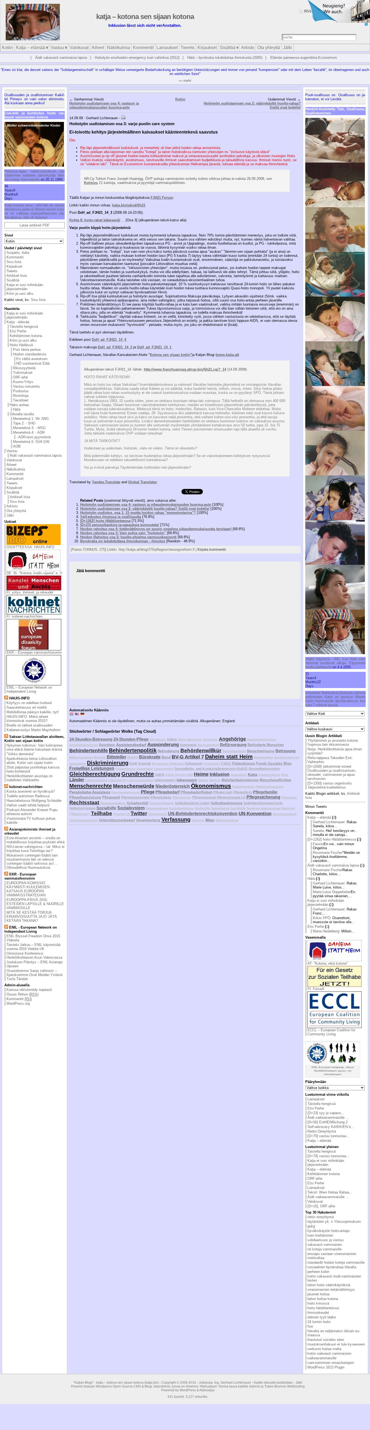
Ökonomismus (211, 786)
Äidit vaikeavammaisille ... (328, 1118)
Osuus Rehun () (22, 994)
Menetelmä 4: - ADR (29, 432)
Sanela (318, 831)
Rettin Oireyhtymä (321, 1131)
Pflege (147, 792)
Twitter (139, 813)
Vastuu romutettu (26, 386)
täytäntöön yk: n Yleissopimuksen (334, 1222)
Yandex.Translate (106, 482)
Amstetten (210, 739)
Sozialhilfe (106, 808)
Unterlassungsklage (83, 820)
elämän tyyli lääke (321, 1317)
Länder (76, 779)
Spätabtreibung (157, 808)
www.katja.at (227, 355)
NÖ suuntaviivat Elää (33, 363)
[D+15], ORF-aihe (321, 1206)
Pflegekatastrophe (135, 797)
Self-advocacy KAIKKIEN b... (330, 1127)
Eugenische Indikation (168, 763)
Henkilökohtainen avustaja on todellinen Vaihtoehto (30, 778)
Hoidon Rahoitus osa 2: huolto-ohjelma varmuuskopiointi (128, 537)
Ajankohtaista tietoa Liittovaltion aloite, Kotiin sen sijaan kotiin (32, 761)
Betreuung (285, 750)
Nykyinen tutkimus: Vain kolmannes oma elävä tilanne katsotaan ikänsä (35, 747)
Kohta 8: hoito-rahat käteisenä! (94, 220)
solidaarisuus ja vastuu (325, 1240)
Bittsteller (116, 757)
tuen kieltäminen (320, 1235)
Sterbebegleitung (181, 808)
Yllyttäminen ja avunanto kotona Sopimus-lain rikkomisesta (332, 742)
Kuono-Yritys (23, 382)
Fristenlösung (125, 768)
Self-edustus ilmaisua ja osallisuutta (110, 517)
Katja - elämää (18, 322)
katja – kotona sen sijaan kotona (145, 16)
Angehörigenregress (261, 739)
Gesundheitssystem (264, 768)
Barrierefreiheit (208, 745)
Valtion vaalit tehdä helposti (28, 805)
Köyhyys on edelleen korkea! (29, 703)
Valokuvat (14, 460)
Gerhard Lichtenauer (329, 822)
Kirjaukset (14, 266)
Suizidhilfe (238, 808)
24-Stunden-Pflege (130, 739)
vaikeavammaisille (321, 1358)
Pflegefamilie (265, 792)
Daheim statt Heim (229, 757)
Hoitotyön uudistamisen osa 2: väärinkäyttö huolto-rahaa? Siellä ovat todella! (144, 509)
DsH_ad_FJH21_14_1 (154, 347)
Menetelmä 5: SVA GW (31, 442)
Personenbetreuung (125, 792)
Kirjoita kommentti (211, 549)
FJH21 (226, 763)
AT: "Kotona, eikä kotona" (327, 963)
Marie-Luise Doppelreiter (332, 892)
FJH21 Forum (162, 198)
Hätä (16, 409)
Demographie (263, 757)
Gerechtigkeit (163, 768)
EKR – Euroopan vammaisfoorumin (34, 652)
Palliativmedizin (243, 786)
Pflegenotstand (204, 797)
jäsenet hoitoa (318, 1294)
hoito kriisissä (318, 1303)
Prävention (289, 797)
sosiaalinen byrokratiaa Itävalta (331, 1267)
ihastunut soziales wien (325, 1340)
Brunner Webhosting (289, 1386)
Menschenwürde (133, 786)
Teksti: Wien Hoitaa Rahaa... (329, 1192)
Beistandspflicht (234, 751)
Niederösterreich (172, 786)
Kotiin (180, 99)
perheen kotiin (318, 1272)
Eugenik (144, 763)
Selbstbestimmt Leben (192, 803)
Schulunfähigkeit (162, 803)
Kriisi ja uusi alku (20, 293)
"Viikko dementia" (20, 754)
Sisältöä (13, 280)
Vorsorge (198, 820)
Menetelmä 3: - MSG (29, 428)
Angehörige (232, 739)
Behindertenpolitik (133, 750)
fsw (310, 1326)
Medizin (214, 780)
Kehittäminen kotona (26, 336)
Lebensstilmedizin (140, 780)
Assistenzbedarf (131, 744)
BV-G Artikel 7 (188, 757)
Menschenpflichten (275, 780)
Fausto (318, 844)
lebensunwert (165, 780)
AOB (17, 446)
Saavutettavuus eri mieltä (27, 707)
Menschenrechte (90, 786)
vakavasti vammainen (324, 1245)
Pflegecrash (222, 792)
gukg (311, 1226)
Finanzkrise (211, 763)
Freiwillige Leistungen (91, 768)
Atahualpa (207, 1390)
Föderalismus (243, 763)
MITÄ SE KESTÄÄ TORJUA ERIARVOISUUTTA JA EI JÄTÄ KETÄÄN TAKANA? (32, 916)
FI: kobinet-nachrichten (25, 616)
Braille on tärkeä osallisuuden (30, 725)
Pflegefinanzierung (85, 797)
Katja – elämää (319, 817)
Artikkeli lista (17, 276)
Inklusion (219, 774)
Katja (252, 774)
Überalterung (157, 814)
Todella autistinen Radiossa (28, 796)
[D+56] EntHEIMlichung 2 (327, 1122)
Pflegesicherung (263, 797)
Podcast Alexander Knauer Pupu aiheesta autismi (32, 812)
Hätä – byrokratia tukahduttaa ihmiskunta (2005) (224, 58)
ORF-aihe (20, 377)
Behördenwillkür (200, 750)
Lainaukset (15, 478)
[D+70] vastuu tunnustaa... (328, 1136)
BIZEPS (132, 757)
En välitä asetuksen (31, 359)
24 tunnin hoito (318, 1322)
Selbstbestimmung (226, 803)
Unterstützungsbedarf (117, 820)
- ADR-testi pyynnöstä (33, 437)
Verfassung (175, 819)
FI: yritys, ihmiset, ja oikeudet (30, 592)
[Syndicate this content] (6, 698)
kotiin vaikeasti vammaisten (329, 1353)
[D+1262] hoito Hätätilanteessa (105, 521)
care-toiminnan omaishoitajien (330, 1363)
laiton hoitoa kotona (322, 1299)
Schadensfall (137, 803)
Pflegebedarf (167, 792)
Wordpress (104, 1386)
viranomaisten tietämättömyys (331, 1290)
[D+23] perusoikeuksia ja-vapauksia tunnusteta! (119, 525)
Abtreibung (158, 739)
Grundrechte (137, 774)
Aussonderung (163, 744)
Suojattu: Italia (18, 253)
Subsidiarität (220, 808)
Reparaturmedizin (113, 803)
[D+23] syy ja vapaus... (325, 1113)
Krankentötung (269, 774)
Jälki (10, 515)
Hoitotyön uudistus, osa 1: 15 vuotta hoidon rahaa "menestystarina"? (138, 513)
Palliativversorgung (269, 786)
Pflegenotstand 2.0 (231, 797)
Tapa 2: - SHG (24, 423)
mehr (187, 81)
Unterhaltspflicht (284, 814)
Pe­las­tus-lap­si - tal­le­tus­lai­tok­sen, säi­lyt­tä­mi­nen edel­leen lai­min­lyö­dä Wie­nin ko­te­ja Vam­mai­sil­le (34, 175)
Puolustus (21, 391)
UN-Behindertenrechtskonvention (203, 813)
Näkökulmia (16, 469)
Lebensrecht (117, 780)
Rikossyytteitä (24, 368)
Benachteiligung (260, 751)
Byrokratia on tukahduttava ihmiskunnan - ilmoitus (122, 541)
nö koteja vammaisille (324, 1249)
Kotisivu (91, 183)
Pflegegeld (111, 797)
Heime (201, 774)
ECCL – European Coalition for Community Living (331, 1032)
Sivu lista (14, 262)
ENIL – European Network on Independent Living (29, 689)
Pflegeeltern (242, 792)
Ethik (133, 763)
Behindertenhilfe (88, 750)
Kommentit (15, 257)
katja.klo (151, 1382)
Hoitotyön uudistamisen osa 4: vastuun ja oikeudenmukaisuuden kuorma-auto (104, 105)
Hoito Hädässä (21, 345)
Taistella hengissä (24, 327)
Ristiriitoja (20, 396)
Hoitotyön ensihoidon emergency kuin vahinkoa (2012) (137, 58)
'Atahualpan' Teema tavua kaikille (223, 1386)
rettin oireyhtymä (320, 1217)
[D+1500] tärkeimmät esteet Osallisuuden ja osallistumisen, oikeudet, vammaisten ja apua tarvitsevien (331, 772)
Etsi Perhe (18, 331)
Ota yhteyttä (16, 511)
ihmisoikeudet (318, 1313)
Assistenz (107, 745)
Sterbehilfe (202, 808)
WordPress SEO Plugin (325, 1367)
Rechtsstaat (84, 802)
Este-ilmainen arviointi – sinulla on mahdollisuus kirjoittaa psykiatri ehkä (35, 840)
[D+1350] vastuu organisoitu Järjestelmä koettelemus (329, 785)
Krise (284, 774)
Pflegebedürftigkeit (196, 792)
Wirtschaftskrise (227, 820)
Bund (166, 757)
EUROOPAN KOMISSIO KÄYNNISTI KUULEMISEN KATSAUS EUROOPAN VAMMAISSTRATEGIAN (28, 889)
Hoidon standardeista (29, 354)
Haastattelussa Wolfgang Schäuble (34, 801)
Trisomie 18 (121, 814)
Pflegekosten (182, 797)
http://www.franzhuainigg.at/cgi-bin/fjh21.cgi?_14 (185, 369)
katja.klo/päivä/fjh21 (128, 205)
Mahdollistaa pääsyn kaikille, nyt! (33, 712)
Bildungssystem (81, 757)
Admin (172, 739)
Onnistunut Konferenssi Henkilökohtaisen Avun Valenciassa (34, 955)
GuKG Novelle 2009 (179, 774)
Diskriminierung (107, 763)
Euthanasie (193, 763)
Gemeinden (145, 768)
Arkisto (12, 506)
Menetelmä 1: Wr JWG (31, 419)
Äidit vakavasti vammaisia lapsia (61, 58)
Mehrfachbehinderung (240, 780)
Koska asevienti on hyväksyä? (31, 791)
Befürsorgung (233, 744)
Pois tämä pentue (27, 350)
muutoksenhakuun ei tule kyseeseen (336, 1344)
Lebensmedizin (96, 780)
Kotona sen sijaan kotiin (170, 355)
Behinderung (168, 751)
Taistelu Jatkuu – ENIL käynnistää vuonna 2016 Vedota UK (33, 947)
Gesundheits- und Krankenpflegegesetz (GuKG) (211, 768)
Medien (203, 780)
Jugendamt (239, 774)
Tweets (12, 271)
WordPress (188, 1390)
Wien (210, 820)
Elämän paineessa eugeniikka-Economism (303, 58)
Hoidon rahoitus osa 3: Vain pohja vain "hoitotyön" (123, 533)
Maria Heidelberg (326, 931)
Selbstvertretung (82, 808)
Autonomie (188, 745)
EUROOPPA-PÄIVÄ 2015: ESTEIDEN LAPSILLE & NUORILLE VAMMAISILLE (35, 904)
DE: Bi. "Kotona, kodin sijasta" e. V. (35, 573)
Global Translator (142, 482)
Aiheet (12, 465)
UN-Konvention (255, 813)
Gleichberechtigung (94, 774)
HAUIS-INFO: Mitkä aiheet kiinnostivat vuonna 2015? (27, 719)
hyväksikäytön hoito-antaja (328, 1231)
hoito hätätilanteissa (323, 1308)
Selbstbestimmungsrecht (263, 803)
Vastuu (12, 451)
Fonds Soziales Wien (274, 763)
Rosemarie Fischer (327, 853)
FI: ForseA (315, 989)
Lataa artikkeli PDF (35, 225)
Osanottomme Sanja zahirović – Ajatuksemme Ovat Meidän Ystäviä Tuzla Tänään (34, 975)
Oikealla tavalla (22, 414)
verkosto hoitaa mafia (324, 1349)
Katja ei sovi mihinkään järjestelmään (25, 287)
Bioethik (100, 757)
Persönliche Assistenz (89, 792)
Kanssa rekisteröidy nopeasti (29, 990)
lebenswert (187, 780)
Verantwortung (148, 820)
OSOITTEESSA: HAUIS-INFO (30, 547)
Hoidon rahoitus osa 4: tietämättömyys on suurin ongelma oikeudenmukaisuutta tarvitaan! (156, 529)
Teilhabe (101, 813)
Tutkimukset (23, 373)
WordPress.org (18, 1003)
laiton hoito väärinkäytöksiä (328, 1285)
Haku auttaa (19, 405)
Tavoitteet (20, 400)
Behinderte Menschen (266, 745)
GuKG (159, 774)
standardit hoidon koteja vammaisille (336, 1262)
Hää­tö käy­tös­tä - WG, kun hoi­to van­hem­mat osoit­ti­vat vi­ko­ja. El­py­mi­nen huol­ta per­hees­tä (335, 663)
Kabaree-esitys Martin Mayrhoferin (33, 730)
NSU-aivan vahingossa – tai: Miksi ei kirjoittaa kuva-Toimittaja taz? (35, 849)
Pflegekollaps (161, 797)
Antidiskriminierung (83, 745)
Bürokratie (150, 757)
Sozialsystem (131, 808)
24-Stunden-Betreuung (90, 739)
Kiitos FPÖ (321, 918)
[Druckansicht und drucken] (123, 118)
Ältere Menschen (190, 739)
